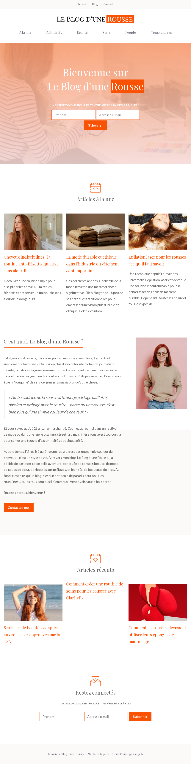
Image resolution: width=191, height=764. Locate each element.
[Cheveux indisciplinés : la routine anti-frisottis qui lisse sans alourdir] (33, 247)
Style (106, 32)
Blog (95, 4)
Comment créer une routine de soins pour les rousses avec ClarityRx (94, 591)
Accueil (82, 4)
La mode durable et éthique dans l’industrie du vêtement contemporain (92, 264)
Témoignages (161, 32)
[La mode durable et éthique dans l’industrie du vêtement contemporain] (95, 247)
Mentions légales (98, 754)
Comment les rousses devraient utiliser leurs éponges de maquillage (157, 634)
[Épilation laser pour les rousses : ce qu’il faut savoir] (158, 247)
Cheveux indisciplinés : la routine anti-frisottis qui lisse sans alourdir (31, 264)
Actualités (54, 32)
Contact (108, 4)
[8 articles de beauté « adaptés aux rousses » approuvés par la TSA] (33, 618)
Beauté (82, 32)
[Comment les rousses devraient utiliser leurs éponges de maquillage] (158, 618)
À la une (25, 32)
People (130, 32)
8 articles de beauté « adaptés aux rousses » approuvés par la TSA (32, 634)
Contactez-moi (18, 507)
